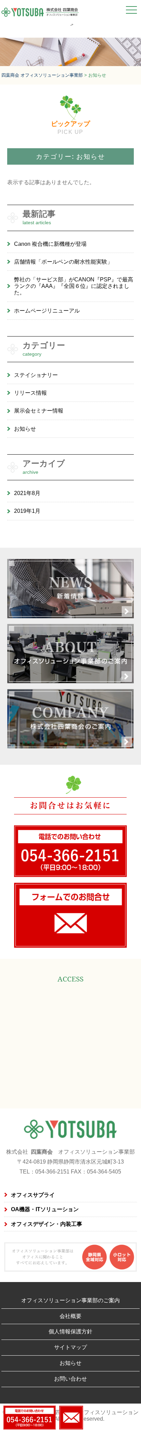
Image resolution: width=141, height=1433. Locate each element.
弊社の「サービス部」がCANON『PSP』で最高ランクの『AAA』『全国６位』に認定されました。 (73, 286)
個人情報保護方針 (70, 1331)
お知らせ (25, 429)
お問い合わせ (70, 1379)
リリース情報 (30, 393)
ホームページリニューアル (47, 311)
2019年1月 (27, 511)
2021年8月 (27, 493)
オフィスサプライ (33, 1195)
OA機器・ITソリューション (45, 1209)
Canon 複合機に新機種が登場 (50, 244)
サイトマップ (70, 1347)
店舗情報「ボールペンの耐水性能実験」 (63, 262)
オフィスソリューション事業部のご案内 (70, 1300)
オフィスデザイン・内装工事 (46, 1224)
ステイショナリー (36, 375)
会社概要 (70, 1316)
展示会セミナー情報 (38, 411)
